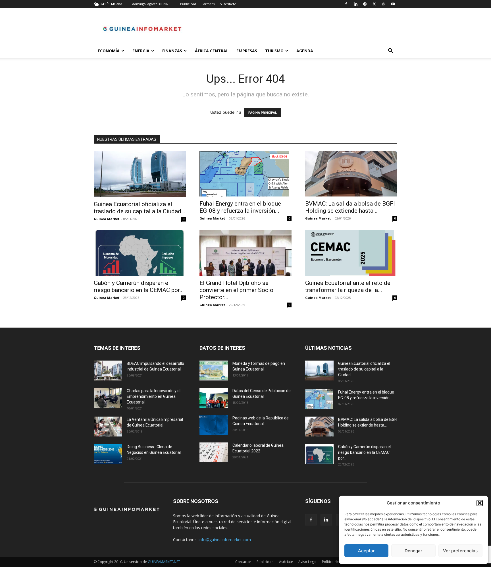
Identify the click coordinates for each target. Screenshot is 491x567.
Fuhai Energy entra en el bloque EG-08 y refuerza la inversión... (240, 207)
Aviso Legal (307, 561)
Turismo (274, 50)
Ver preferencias (460, 550)
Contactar (243, 561)
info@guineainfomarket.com (225, 539)
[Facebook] (346, 4)
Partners (208, 4)
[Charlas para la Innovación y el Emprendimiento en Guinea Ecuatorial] (108, 398)
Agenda (304, 50)
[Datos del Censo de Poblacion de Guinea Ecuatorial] (213, 398)
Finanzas (172, 50)
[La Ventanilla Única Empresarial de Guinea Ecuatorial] (108, 426)
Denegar (413, 550)
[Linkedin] (355, 4)
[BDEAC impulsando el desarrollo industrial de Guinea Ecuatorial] (108, 370)
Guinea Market (106, 219)
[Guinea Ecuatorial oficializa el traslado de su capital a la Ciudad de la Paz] (140, 174)
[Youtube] (393, 4)
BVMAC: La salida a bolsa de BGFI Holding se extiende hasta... (350, 207)
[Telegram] (365, 4)
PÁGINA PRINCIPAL (262, 113)
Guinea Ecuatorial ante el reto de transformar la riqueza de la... (347, 286)
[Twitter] (374, 4)
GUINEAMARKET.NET (164, 561)
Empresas (246, 50)
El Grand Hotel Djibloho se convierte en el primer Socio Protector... (236, 290)
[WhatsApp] (383, 4)
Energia (140, 50)
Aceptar (366, 550)
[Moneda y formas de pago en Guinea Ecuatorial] (213, 370)
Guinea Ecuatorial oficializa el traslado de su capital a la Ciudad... (140, 208)
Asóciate (286, 561)
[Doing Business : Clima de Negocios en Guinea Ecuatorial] (108, 454)
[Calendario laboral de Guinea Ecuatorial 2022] (213, 452)
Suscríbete (228, 4)
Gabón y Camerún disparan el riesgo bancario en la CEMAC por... (139, 286)
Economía (109, 50)
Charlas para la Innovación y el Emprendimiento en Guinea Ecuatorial (153, 396)
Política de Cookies (337, 561)
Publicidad (188, 4)
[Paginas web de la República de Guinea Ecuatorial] (213, 425)
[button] (479, 503)
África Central (211, 50)
